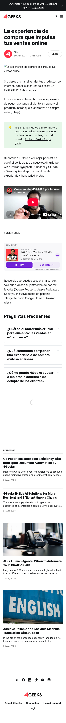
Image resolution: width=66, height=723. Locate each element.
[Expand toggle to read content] (58, 329)
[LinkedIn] (29, 680)
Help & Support (52, 703)
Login (33, 708)
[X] (17, 680)
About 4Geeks (13, 703)
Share (55, 53)
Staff (17, 52)
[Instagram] (49, 680)
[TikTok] (36, 680)
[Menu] (61, 16)
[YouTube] (42, 680)
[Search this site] (55, 16)
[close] (62, 5)
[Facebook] (23, 680)
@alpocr (26, 167)
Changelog (32, 703)
